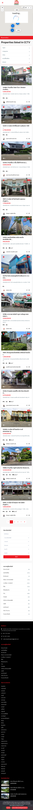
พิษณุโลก (3, 725)
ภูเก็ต (2, 727)
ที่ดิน (4, 586)
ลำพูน (2, 739)
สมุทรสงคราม (4, 743)
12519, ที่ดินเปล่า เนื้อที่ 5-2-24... (17, 788)
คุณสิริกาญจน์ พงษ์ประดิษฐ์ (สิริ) (13, 367)
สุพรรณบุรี (3, 755)
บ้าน (4, 593)
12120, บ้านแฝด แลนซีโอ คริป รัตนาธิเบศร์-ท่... (16, 392)
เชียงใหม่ (3, 769)
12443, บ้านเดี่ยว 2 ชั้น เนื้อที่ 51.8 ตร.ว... (15, 162)
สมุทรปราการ (4, 741)
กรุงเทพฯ (3, 686)
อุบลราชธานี (4, 764)
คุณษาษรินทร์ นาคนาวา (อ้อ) (12, 405)
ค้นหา (16, 557)
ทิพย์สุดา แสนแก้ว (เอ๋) (11, 443)
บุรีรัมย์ (2, 709)
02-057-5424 (6, 636)
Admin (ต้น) (9, 290)
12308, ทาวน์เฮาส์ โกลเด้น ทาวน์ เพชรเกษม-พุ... (13, 430)
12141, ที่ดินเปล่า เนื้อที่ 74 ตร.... (17, 781)
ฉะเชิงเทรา (3, 693)
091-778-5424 (6, 633)
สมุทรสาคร (3, 746)
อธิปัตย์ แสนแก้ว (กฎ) (11, 102)
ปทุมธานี (3, 711)
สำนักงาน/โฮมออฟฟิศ (8, 600)
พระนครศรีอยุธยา (5, 718)
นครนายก (3, 697)
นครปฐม (3, 700)
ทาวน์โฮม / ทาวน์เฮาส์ (7, 583)
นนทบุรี (2, 707)
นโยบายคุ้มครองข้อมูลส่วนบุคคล (19, 807)
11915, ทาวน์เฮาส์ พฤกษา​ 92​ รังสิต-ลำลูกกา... (14, 503)
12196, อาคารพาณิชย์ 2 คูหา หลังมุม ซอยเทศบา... (15, 315)
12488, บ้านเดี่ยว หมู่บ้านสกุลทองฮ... (18, 794)
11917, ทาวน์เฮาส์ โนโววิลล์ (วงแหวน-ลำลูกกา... (14, 200)
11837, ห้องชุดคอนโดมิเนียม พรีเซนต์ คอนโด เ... (16, 353)
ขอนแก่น (3, 691)
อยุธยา (2, 759)
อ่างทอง (3, 762)
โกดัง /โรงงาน (6, 610)
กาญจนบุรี (3, 688)
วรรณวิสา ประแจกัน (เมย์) (11, 251)
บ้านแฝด (5, 597)
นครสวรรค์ (3, 704)
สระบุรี (2, 748)
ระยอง (2, 734)
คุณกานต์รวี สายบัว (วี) (11, 138)
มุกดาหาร (3, 732)
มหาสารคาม (3, 730)
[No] (31, 805)
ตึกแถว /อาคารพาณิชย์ (8, 579)
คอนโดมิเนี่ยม (6, 572)
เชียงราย (3, 766)
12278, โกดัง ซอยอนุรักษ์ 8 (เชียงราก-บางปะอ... (16, 277)
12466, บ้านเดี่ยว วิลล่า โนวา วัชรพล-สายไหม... (14, 88)
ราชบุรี (2, 736)
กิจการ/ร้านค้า (6, 569)
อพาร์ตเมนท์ (6, 607)
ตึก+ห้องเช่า (5, 576)
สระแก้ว (3, 750)
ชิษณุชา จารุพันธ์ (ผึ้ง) (11, 213)
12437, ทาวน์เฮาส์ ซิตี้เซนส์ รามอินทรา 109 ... (16, 127)
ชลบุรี (2, 695)
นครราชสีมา (4, 702)
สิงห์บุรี (2, 753)
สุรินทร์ (2, 757)
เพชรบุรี (3, 771)
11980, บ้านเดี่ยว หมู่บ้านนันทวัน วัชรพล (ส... (16, 468)
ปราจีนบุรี (3, 716)
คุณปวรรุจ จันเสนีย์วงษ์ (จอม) (12, 175)
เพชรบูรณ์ (3, 773)
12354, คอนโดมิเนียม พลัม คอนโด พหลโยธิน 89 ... (13, 238)
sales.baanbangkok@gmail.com (11, 639)
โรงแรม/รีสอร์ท (6, 614)
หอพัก (4, 603)
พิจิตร (2, 723)
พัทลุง (2, 720)
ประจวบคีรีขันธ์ (4, 714)
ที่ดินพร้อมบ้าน (6, 590)
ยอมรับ (8, 807)
